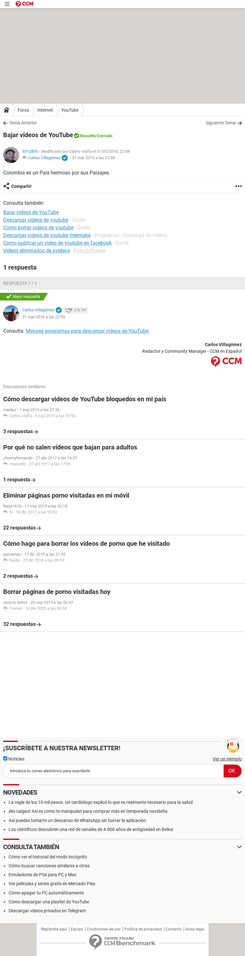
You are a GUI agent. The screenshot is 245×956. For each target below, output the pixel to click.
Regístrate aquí (54, 929)
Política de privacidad (143, 929)
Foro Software (90, 251)
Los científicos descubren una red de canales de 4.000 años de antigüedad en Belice (91, 829)
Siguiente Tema (221, 122)
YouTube (69, 110)
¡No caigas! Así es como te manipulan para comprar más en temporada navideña (88, 811)
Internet (45, 110)
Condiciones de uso (104, 929)
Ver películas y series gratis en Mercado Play (52, 883)
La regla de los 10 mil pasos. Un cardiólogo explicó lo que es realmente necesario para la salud (101, 802)
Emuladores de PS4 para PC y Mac (43, 874)
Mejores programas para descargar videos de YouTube (87, 331)
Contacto (174, 929)
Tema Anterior (23, 122)
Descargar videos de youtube (35, 220)
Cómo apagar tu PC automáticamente (46, 892)
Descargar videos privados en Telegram (47, 910)
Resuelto (88, 135)
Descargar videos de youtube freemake (47, 235)
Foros (23, 110)
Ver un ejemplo (227, 758)
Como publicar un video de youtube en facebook (57, 243)
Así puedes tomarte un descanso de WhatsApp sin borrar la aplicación (77, 820)
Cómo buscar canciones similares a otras (49, 865)
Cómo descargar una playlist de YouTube (49, 901)
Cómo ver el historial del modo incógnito (48, 856)
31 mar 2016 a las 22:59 (93, 157)
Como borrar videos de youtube (38, 228)
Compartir (21, 186)
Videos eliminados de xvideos (36, 251)
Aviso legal (194, 929)
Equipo (77, 929)
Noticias (16, 758)
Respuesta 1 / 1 (20, 283)
